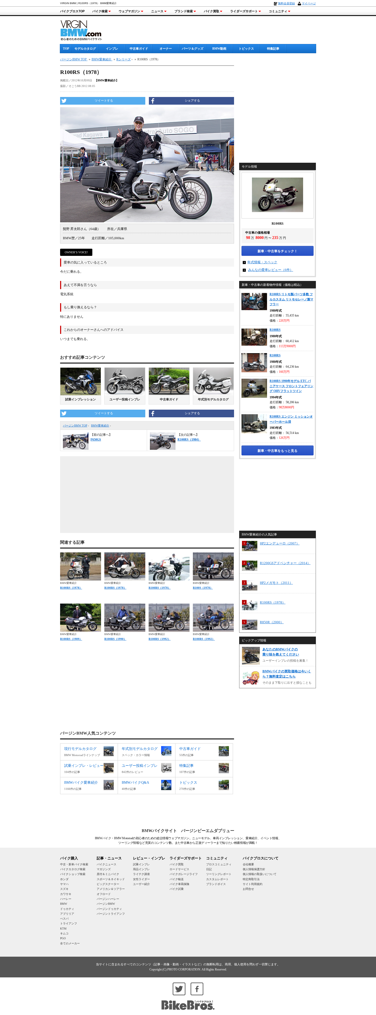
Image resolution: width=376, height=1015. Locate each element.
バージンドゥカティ (109, 908)
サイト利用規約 (252, 884)
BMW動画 (219, 48)
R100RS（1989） (71, 638)
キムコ (64, 933)
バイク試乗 (177, 888)
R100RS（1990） (115, 638)
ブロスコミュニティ (218, 864)
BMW (63, 903)
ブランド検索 (183, 11)
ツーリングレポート (218, 874)
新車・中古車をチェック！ (277, 251)
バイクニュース (106, 864)
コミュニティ (278, 11)
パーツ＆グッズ (192, 48)
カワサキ (65, 894)
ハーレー (65, 898)
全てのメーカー (70, 943)
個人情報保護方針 (254, 869)
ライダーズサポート (244, 11)
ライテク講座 (141, 874)
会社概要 (248, 864)
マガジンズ (104, 869)
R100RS (275, 330)
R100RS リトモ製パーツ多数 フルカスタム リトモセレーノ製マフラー (291, 299)
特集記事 (273, 48)
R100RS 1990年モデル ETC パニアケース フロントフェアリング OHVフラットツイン (291, 386)
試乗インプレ (141, 864)
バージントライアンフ (111, 913)
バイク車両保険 (179, 884)
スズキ (64, 888)
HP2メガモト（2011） (276, 583)
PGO (63, 938)
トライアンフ (68, 923)
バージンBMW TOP (75, 425)
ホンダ (64, 879)
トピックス (246, 48)
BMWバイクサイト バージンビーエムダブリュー (188, 830)
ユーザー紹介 (141, 884)
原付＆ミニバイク (108, 874)
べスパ (64, 918)
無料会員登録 (286, 3)
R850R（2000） (272, 622)
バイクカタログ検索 (72, 869)
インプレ (112, 48)
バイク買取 (211, 11)
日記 (209, 869)
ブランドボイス (216, 884)
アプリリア (67, 913)
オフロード (104, 894)
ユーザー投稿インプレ (124, 399)
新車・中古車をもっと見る (277, 451)
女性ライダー (141, 879)
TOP (66, 48)
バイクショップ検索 (72, 874)
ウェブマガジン (129, 11)
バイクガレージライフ (184, 874)
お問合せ (248, 888)
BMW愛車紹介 (100, 425)
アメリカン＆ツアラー (111, 888)
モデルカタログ (85, 48)
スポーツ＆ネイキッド (111, 879)
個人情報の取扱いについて (260, 874)
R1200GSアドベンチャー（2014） (285, 563)
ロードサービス (179, 869)
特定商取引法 (251, 879)
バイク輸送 (177, 879)
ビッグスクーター (108, 884)
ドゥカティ (67, 908)
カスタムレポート (217, 879)
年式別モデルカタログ (213, 399)
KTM (63, 928)
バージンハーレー (108, 898)
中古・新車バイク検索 (74, 864)
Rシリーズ (123, 59)
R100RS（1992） (160, 638)
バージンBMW (106, 903)
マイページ (309, 3)
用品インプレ (141, 869)
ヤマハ (64, 884)
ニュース (157, 11)
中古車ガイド (139, 48)
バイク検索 (100, 11)
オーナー (166, 48)
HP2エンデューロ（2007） (280, 543)
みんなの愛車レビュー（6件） (270, 270)
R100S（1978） (203, 587)
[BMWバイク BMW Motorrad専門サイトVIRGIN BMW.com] (85, 29)
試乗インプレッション (80, 399)
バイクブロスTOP (72, 11)
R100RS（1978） (71, 587)
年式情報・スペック (262, 262)
